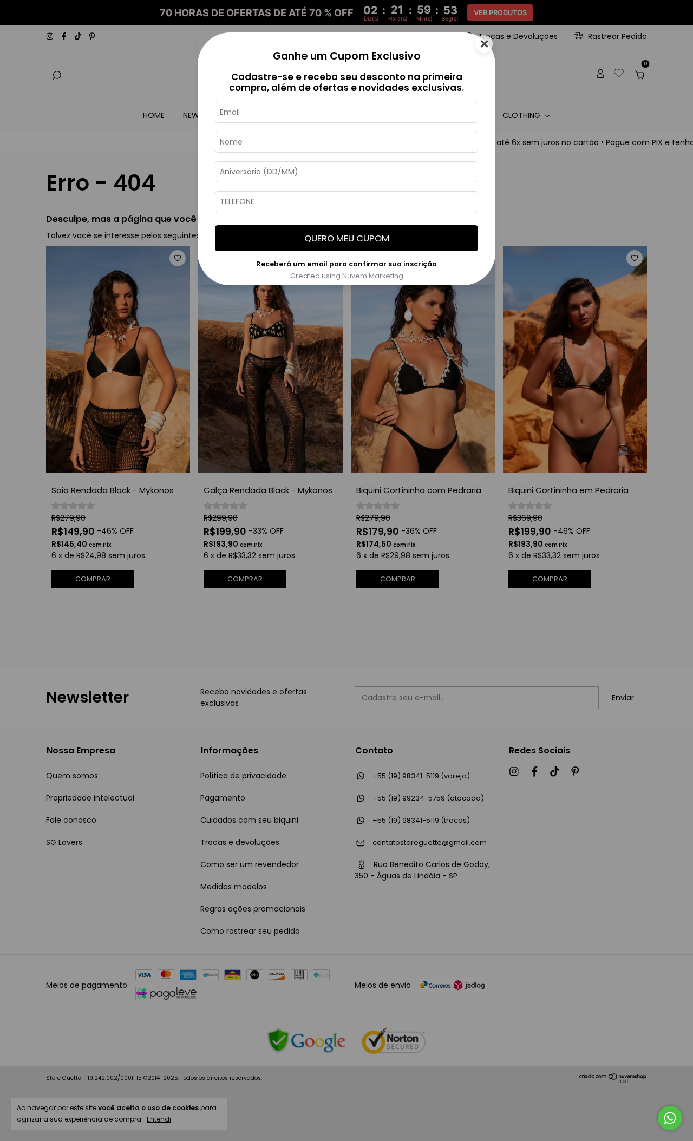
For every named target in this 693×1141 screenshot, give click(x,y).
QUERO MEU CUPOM (346, 238)
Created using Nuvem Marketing (346, 275)
